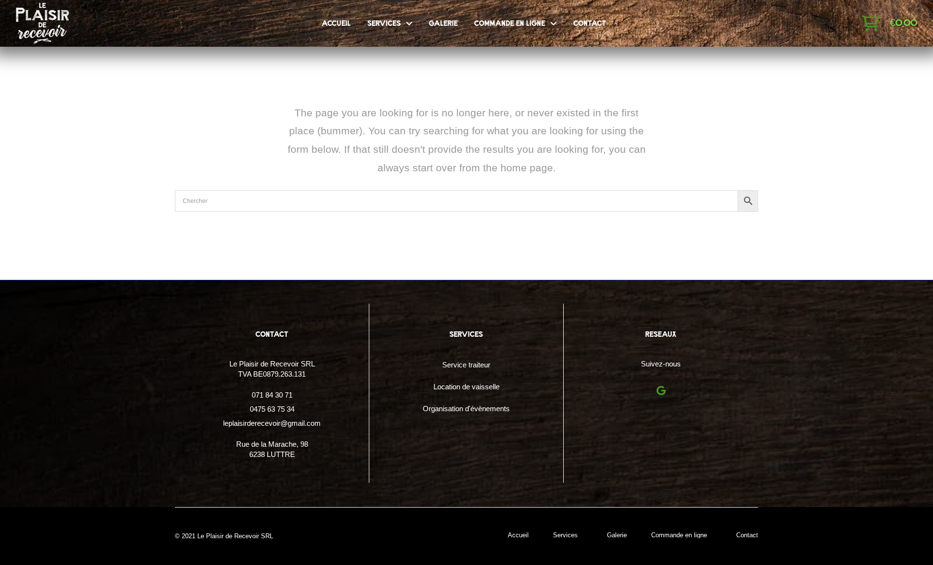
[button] (870, 23)
